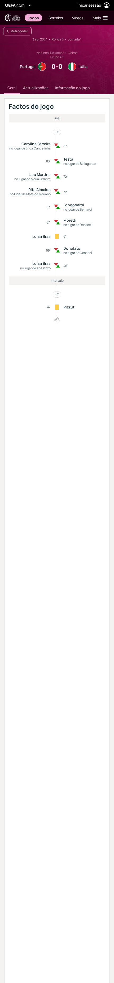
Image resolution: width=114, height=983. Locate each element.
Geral (12, 88)
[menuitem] (33, 18)
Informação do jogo (72, 88)
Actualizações (36, 88)
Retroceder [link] (19, 31)
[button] (99, 18)
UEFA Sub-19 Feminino (12, 17)
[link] (33, 18)
